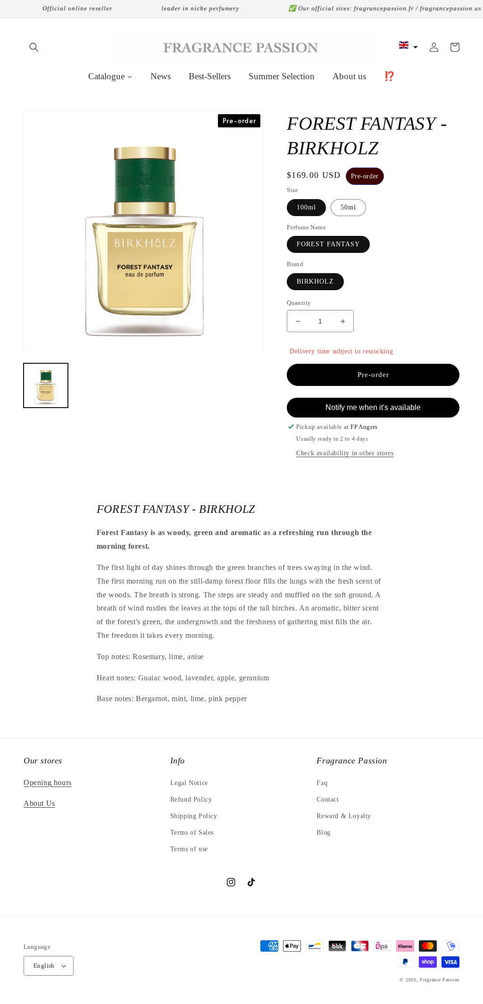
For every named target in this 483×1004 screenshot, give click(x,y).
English (44, 965)
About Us (39, 803)
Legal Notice (189, 782)
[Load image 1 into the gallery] (46, 385)
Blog (323, 832)
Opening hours (48, 782)
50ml (348, 207)
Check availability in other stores (344, 453)
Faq (321, 782)
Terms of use (189, 849)
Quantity (299, 302)
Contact (327, 799)
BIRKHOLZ (315, 281)
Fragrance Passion (439, 979)
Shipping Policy (193, 816)
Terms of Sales (192, 832)
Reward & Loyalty (343, 816)
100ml (306, 207)
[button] (34, 47)
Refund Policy (191, 799)
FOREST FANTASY (328, 244)
